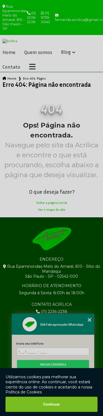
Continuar (51, 404)
